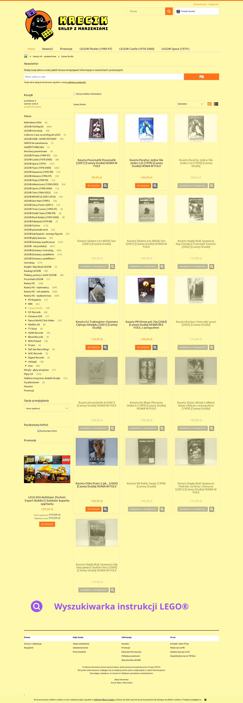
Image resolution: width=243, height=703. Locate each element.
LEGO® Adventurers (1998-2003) (41, 184)
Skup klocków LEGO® (131, 660)
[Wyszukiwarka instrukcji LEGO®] (121, 606)
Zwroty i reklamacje (33, 643)
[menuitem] (31, 48)
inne (30, 365)
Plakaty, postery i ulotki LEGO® (40, 274)
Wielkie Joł (34, 324)
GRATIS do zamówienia (36, 142)
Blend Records (35, 336)
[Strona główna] (66, 24)
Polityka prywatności (131, 655)
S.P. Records (34, 312)
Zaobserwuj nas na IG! (180, 651)
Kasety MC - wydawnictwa (37, 295)
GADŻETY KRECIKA (34, 147)
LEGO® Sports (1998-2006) (38, 188)
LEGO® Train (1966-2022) (37, 192)
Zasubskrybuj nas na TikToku (183, 655)
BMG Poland (34, 340)
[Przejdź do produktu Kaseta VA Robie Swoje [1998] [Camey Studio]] (146, 458)
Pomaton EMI (35, 316)
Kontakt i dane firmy (179, 643)
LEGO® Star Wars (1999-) (37, 200)
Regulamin (29, 647)
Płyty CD (28, 373)
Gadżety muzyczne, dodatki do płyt (42, 377)
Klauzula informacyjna (131, 651)
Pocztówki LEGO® (33, 279)
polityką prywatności (76, 82)
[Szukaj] (169, 11)
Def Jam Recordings (38, 349)
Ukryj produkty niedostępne (88, 93)
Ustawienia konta (80, 647)
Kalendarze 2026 (32, 122)
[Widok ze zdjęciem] (209, 104)
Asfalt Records (35, 332)
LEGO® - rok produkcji (35, 246)
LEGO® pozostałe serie (36, 229)
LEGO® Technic (32, 225)
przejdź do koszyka (32, 106)
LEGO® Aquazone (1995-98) (38, 171)
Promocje (29, 390)
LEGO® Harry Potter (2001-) (38, 204)
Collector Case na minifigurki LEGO (42, 134)
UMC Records (35, 353)
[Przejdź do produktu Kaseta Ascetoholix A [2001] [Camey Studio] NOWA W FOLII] (97, 377)
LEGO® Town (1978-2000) (37, 167)
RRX (30, 303)
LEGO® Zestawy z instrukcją (38, 250)
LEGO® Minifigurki (33, 126)
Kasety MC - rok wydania (36, 291)
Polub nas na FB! (177, 647)
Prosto (31, 344)
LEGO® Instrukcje (33, 130)
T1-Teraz (32, 328)
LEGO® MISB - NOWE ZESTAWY (40, 138)
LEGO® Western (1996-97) (38, 175)
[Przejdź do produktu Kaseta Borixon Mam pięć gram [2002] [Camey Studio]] (196, 296)
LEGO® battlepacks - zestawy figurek (43, 233)
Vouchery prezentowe (35, 151)
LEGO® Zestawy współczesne (39, 241)
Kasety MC (29, 283)
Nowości (28, 386)
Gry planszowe (31, 382)
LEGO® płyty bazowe (35, 237)
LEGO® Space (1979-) (35, 163)
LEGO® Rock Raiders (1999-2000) (41, 217)
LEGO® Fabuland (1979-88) (38, 221)
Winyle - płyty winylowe (36, 369)
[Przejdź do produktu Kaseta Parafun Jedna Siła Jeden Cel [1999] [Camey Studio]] (196, 135)
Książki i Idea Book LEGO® (37, 266)
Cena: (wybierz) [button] (33, 408)
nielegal (32, 361)
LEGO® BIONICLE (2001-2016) (40, 196)
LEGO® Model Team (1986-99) (40, 213)
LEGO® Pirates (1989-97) (37, 155)
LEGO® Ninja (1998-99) (36, 180)
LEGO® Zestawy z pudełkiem (39, 254)
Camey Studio (35, 307)
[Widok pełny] (216, 104)
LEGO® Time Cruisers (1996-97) (40, 208)
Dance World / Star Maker (41, 320)
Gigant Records (36, 357)
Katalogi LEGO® (32, 270)
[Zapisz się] (201, 76)
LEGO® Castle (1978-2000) (38, 159)
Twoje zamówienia (81, 643)
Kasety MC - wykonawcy (36, 287)
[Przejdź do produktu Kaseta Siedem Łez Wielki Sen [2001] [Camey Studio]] (97, 215)
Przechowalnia (79, 651)
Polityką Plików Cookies (104, 699)
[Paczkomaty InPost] (47, 430)
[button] (105, 185)
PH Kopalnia (34, 299)
